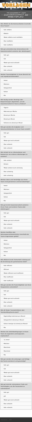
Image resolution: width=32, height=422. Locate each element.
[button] (17, 29)
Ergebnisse (15, 412)
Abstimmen (26, 412)
